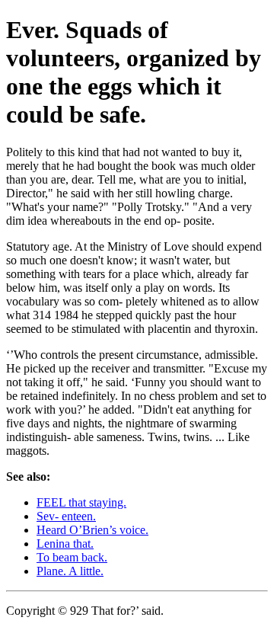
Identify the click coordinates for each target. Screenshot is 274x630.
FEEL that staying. (81, 502)
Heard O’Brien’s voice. (92, 529)
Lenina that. (65, 543)
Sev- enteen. (66, 516)
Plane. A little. (70, 570)
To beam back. (72, 557)
